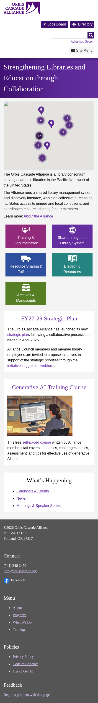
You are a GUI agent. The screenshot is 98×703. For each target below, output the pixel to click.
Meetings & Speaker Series (38, 506)
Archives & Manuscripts (26, 297)
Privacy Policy (23, 657)
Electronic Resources (72, 269)
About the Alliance (38, 216)
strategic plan (18, 335)
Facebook (18, 580)
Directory (85, 24)
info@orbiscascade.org (20, 571)
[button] (47, 145)
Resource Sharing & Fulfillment (26, 269)
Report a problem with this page (27, 695)
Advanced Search (82, 41)
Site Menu (84, 50)
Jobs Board (57, 24)
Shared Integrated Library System (72, 240)
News (21, 498)
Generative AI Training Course (49, 387)
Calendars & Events (32, 491)
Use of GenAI (23, 671)
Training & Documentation (26, 240)
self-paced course (36, 442)
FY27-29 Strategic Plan (49, 318)
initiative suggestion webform (30, 366)
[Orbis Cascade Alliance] (22, 8)
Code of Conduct (25, 664)
